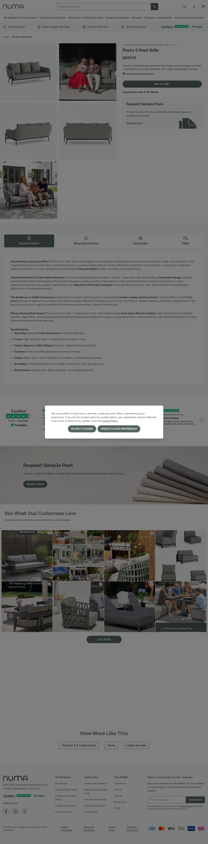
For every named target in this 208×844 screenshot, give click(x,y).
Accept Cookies (82, 428)
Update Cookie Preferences (119, 428)
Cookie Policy (110, 421)
